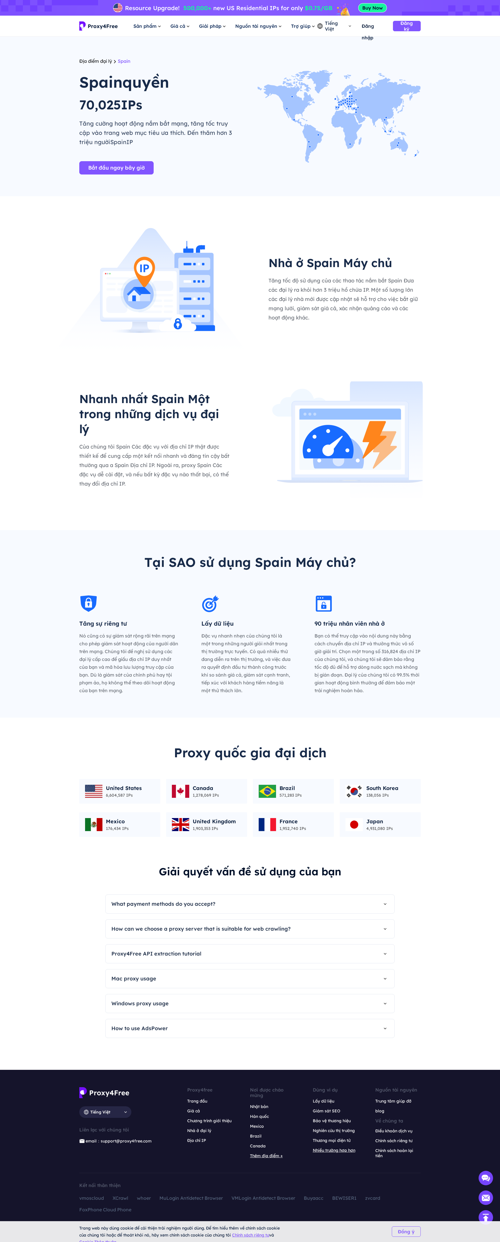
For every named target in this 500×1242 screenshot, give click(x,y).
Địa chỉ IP (196, 1140)
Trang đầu (197, 1101)
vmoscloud (91, 1198)
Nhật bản (259, 1106)
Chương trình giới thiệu (209, 1120)
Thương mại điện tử (331, 1140)
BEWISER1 (344, 1198)
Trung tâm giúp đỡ (393, 1101)
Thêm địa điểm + (266, 1155)
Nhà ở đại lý (199, 1130)
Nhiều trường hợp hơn (334, 1150)
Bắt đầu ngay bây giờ (116, 167)
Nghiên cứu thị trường (334, 1130)
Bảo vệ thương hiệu (332, 1120)
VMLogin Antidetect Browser (263, 1198)
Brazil (256, 1136)
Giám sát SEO (326, 1111)
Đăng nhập (368, 27)
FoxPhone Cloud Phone (105, 1209)
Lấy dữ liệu (323, 1101)
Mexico (257, 1126)
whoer (144, 1198)
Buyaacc (313, 1198)
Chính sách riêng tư (250, 1235)
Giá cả (193, 1111)
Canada (258, 1146)
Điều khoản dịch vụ (393, 1130)
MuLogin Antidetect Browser (191, 1198)
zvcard (372, 1198)
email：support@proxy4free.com (119, 1141)
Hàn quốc (259, 1116)
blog (379, 1111)
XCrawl (120, 1198)
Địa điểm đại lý (95, 61)
